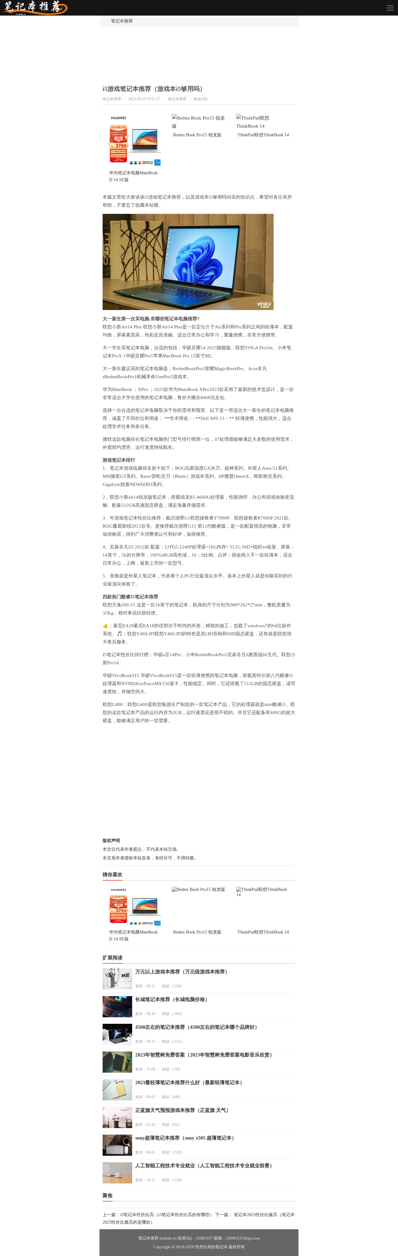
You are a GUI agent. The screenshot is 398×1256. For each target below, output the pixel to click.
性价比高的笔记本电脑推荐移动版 (40, 10)
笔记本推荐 (122, 21)
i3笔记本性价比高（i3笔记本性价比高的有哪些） (167, 1214)
